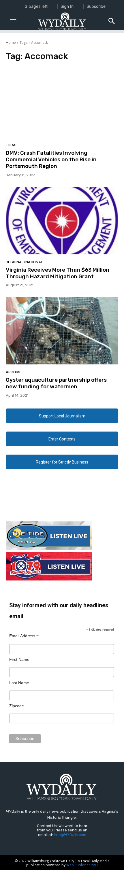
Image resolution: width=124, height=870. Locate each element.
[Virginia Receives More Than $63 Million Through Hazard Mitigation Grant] (62, 220)
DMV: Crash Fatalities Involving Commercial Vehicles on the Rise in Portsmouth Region (51, 159)
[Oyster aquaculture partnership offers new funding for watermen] (62, 330)
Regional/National (24, 262)
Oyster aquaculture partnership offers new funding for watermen (56, 383)
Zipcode (16, 705)
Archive (14, 372)
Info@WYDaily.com (70, 835)
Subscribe (96, 6)
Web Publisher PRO (82, 865)
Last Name (19, 682)
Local (12, 145)
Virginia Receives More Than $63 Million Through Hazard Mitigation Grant (57, 273)
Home (11, 42)
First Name (19, 659)
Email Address (24, 636)
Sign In (67, 6)
